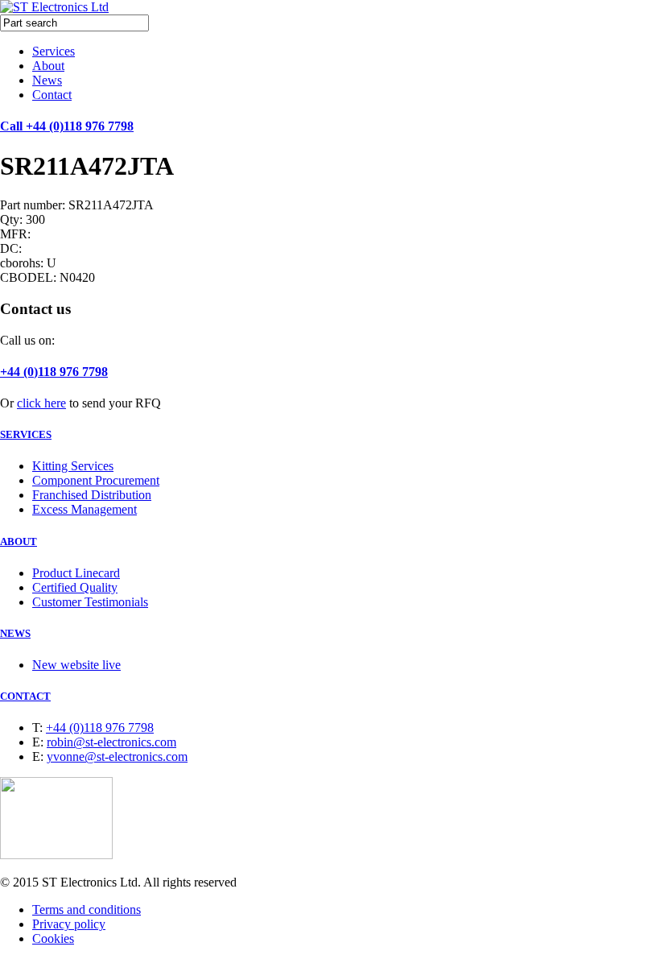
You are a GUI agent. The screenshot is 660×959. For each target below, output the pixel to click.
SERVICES (26, 434)
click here (41, 403)
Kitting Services (72, 466)
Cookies (53, 938)
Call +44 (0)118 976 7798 (67, 126)
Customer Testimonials (90, 602)
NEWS (15, 633)
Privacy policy (68, 924)
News (47, 80)
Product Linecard (76, 573)
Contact (52, 94)
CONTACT (25, 696)
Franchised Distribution (91, 495)
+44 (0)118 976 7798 (54, 371)
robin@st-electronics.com (111, 742)
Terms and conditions (86, 909)
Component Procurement (95, 480)
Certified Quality (75, 587)
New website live (76, 665)
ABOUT (18, 541)
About (48, 65)
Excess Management (84, 509)
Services (53, 51)
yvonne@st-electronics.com (117, 756)
